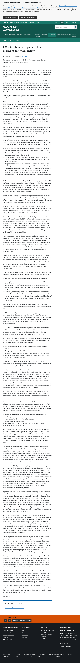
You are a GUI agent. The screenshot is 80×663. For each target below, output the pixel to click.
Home (4, 40)
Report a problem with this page (22, 620)
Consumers (12, 35)
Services (74, 22)
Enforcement (27, 35)
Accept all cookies (10, 17)
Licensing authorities (34, 22)
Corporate (44, 35)
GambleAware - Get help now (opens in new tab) (68, 638)
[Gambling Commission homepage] (11, 30)
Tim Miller (24, 56)
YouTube (43, 639)
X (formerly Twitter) (46, 634)
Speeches (52, 35)
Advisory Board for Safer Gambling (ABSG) (66, 35)
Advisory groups (7, 639)
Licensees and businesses (20, 22)
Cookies (26, 654)
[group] (27, 608)
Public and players (8, 22)
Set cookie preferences (28, 17)
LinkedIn (43, 636)
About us (57, 22)
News (62, 22)
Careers (24, 633)
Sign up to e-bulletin (65, 646)
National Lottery (37, 35)
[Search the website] (75, 27)
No (10, 620)
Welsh (51, 654)
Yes (5, 620)
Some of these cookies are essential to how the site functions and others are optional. (40, 7)
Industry (19, 35)
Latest (6, 35)
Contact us (67, 22)
